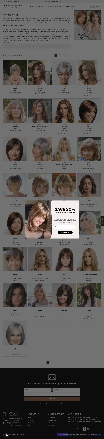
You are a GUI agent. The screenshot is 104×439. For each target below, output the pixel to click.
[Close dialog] (76, 202)
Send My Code (65, 232)
